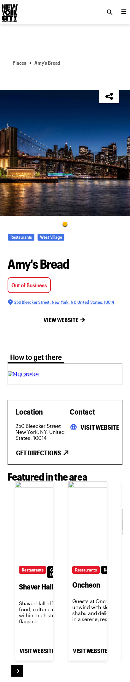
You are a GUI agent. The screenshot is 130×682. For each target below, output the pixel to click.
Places (19, 63)
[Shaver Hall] (34, 522)
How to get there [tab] (36, 357)
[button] (65, 153)
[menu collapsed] (123, 12)
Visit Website (99, 427)
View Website (61, 319)
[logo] (9, 10)
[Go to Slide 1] (65, 223)
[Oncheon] (87, 522)
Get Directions (38, 453)
